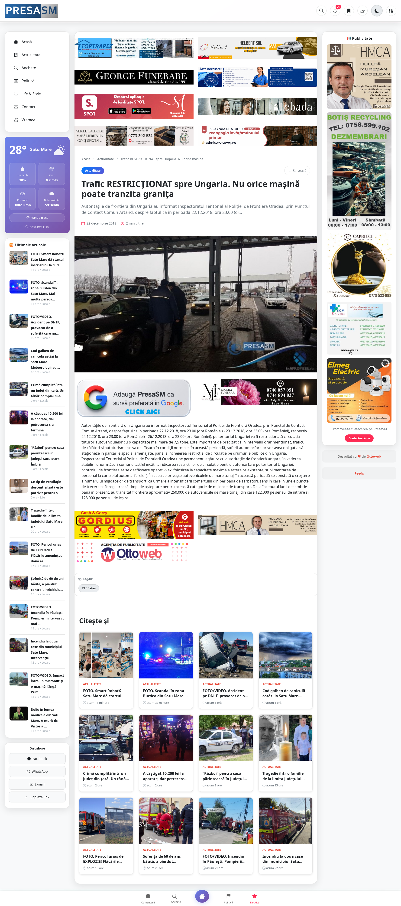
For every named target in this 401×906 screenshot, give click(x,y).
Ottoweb (374, 456)
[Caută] (321, 11)
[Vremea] (362, 11)
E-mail (40, 784)
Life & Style (31, 93)
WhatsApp (40, 771)
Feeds (359, 473)
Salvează (299, 170)
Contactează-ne (359, 438)
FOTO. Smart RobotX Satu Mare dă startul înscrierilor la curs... (47, 259)
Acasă (27, 41)
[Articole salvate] (349, 11)
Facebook (39, 758)
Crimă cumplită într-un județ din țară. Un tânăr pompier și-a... (47, 390)
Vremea (28, 119)
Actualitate (31, 54)
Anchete (29, 67)
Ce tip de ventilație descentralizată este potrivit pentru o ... (47, 487)
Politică (28, 80)
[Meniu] (391, 11)
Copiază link (39, 797)
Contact (28, 106)
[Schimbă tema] (377, 10)
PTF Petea (89, 588)
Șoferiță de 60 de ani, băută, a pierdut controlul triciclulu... (48, 584)
